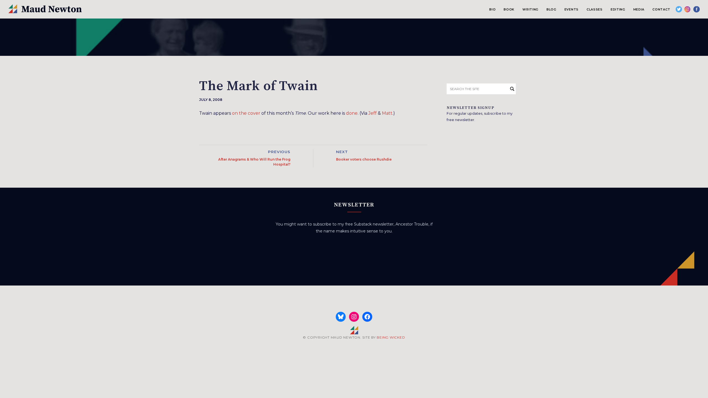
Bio (492, 9)
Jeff (372, 113)
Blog (551, 9)
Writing (530, 9)
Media (638, 9)
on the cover (246, 113)
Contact (661, 9)
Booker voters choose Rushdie (364, 159)
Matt (387, 113)
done (352, 113)
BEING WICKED (391, 337)
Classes (595, 9)
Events (571, 9)
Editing (618, 9)
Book (509, 9)
